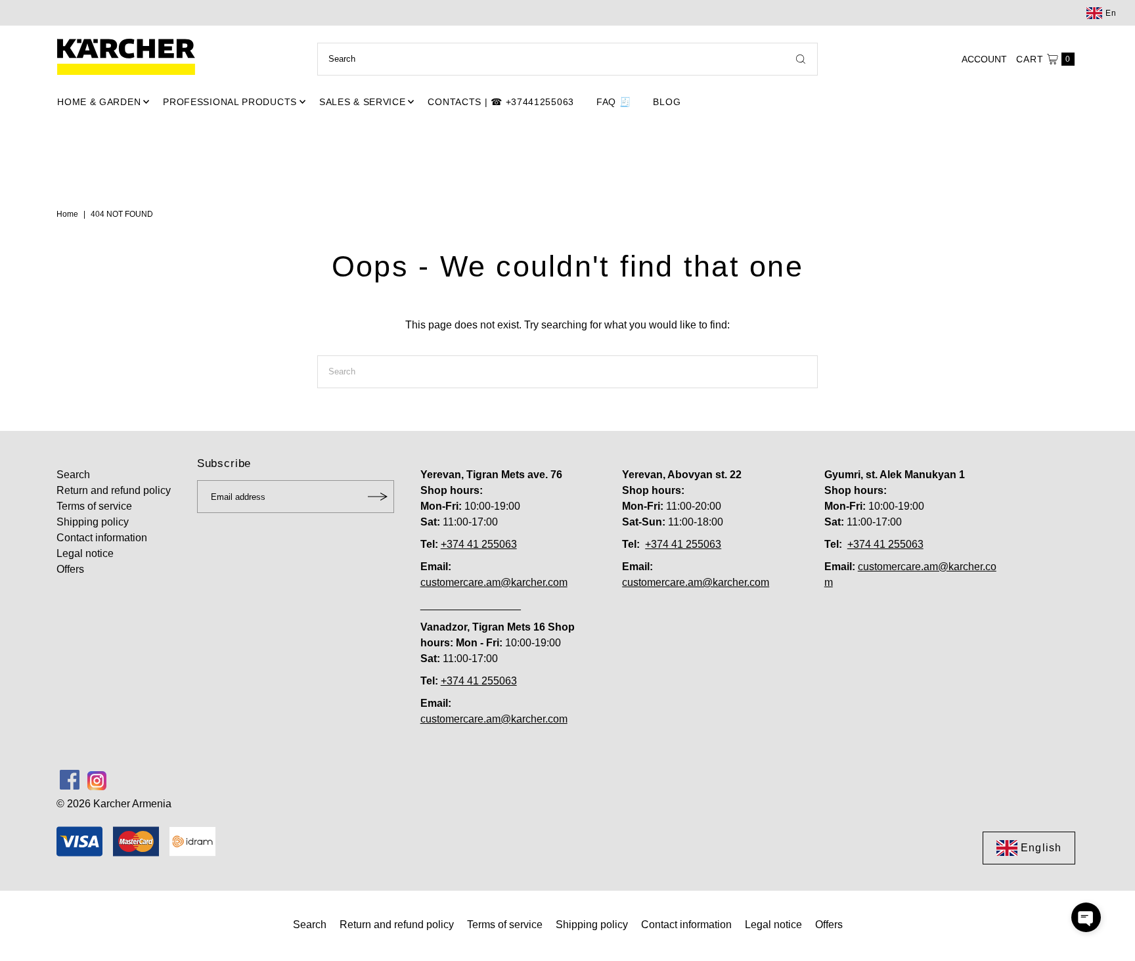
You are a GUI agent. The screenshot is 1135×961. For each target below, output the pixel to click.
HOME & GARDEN (99, 102)
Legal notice (85, 553)
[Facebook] (69, 780)
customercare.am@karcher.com (494, 582)
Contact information (101, 537)
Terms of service (94, 506)
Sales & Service (362, 102)
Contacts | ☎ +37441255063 (501, 102)
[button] (1086, 917)
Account (984, 59)
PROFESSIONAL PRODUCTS (230, 102)
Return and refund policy (113, 490)
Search (73, 474)
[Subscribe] (377, 496)
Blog (666, 102)
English (1041, 847)
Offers (70, 569)
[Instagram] (97, 780)
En (1111, 13)
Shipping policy (92, 521)
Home (67, 214)
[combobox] (567, 59)
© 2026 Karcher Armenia (113, 803)
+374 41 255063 (479, 544)
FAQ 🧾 (613, 102)
